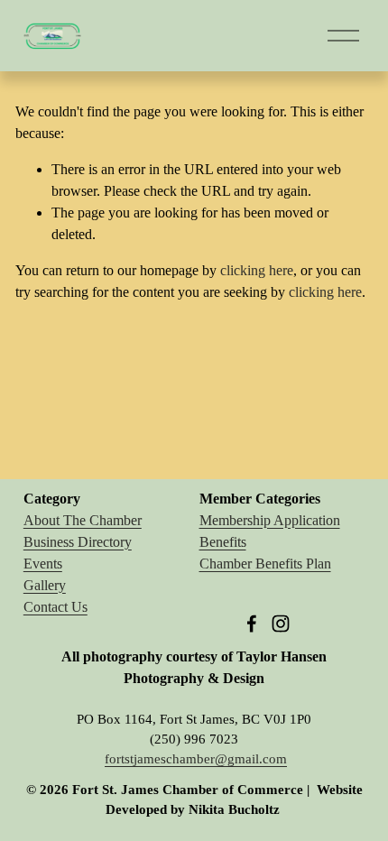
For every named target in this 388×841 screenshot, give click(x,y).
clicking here (256, 270)
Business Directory (77, 542)
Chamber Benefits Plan (265, 563)
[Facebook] (252, 624)
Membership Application (269, 520)
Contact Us (55, 607)
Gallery (44, 585)
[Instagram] (281, 624)
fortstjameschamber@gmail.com (196, 759)
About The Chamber (82, 520)
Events (42, 563)
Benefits (222, 542)
